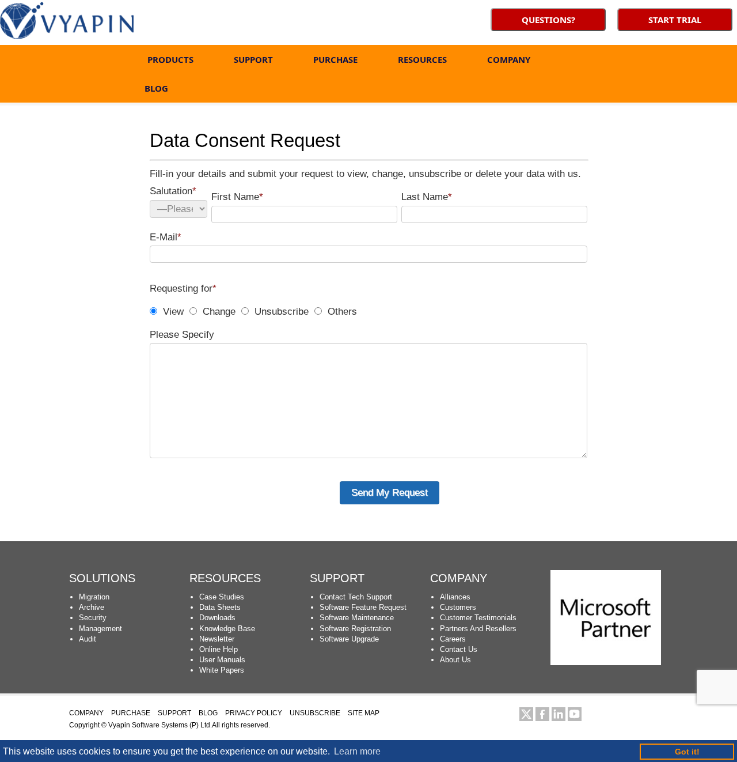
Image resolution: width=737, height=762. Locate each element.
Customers (458, 607)
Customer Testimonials (478, 617)
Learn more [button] (357, 751)
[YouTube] (575, 714)
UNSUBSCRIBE (315, 713)
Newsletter (216, 639)
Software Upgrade (349, 639)
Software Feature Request (363, 607)
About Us (455, 659)
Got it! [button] (687, 751)
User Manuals (222, 659)
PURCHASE (335, 59)
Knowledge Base (227, 628)
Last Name (426, 196)
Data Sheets (220, 607)
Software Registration (355, 628)
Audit (87, 639)
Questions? (548, 19)
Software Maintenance (357, 617)
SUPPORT (253, 59)
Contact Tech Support (356, 597)
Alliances (455, 597)
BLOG (156, 88)
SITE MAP (363, 713)
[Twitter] (526, 714)
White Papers (221, 670)
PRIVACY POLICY (253, 713)
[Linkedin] (558, 714)
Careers (453, 639)
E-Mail (165, 237)
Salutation (173, 191)
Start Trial (674, 19)
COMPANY (508, 59)
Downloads (217, 617)
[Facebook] (542, 714)
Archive (91, 607)
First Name (237, 196)
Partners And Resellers (478, 628)
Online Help (218, 649)
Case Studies (221, 597)
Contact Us (458, 649)
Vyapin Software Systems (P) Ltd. (160, 725)
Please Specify (182, 334)
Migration (94, 597)
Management (100, 628)
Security (93, 617)
